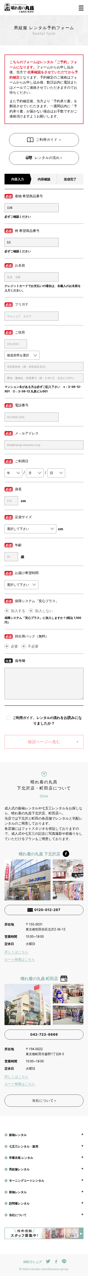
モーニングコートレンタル (26, 1180)
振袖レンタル (18, 1135)
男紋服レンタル (19, 1169)
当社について (43, 1100)
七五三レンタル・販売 (23, 1146)
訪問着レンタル (19, 1203)
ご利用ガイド (47, 139)
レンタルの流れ (47, 157)
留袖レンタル (18, 1192)
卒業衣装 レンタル (21, 1157)
